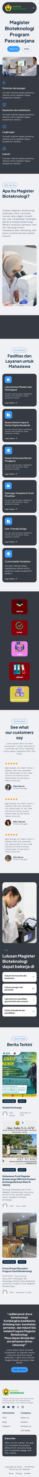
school (22, 1101)
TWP (11, 1206)
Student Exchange (12, 1107)
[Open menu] (33, 8)
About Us (13, 49)
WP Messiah (24, 1469)
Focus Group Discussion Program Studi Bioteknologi (17, 1269)
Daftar (26, 49)
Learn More (10, 403)
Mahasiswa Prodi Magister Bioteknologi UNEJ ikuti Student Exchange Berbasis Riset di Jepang (19, 1180)
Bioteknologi (9, 1101)
